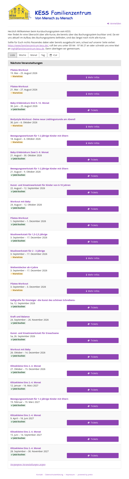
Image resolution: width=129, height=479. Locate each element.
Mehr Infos (93, 77)
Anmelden (115, 23)
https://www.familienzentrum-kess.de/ (28, 45)
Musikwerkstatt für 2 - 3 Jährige (27, 250)
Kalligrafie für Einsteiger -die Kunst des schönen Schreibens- (42, 300)
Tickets (94, 110)
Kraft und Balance (20, 316)
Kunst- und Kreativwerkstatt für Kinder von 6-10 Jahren (40, 185)
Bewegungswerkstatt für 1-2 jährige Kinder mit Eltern (39, 135)
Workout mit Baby (20, 201)
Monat (33, 55)
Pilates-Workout (19, 69)
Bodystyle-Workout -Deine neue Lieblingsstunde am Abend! (42, 119)
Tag (43, 55)
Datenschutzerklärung (54, 474)
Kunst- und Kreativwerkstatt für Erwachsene (34, 333)
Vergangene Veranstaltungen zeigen (27, 464)
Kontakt (39, 474)
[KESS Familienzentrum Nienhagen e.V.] (58, 12)
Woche (22, 55)
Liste (12, 55)
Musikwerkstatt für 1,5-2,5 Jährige (28, 234)
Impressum (70, 474)
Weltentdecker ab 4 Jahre (24, 267)
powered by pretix (85, 474)
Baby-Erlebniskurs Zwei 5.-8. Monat (29, 152)
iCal (55, 55)
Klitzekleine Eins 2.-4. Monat (25, 365)
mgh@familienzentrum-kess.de (27, 48)
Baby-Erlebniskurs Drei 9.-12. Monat (29, 102)
